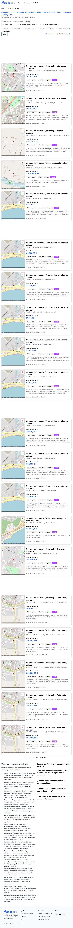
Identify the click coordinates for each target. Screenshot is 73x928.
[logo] (8, 3)
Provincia (6, 28)
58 (37, 757)
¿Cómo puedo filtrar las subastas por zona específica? (51, 782)
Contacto (23, 916)
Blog (22, 919)
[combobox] (8, 24)
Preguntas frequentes (27, 913)
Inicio (2, 8)
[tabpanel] (36, 398)
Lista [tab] (4, 34)
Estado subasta (29, 28)
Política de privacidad (44, 916)
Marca (52, 28)
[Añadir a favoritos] (22, 65)
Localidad (17, 28)
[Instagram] (63, 914)
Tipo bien (42, 28)
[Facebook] (60, 914)
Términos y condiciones (45, 913)
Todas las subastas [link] (13, 8)
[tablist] (4, 34)
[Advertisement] (36, 49)
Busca (28, 21)
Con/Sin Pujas (63, 28)
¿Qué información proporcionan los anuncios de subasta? (51, 797)
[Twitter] (56, 914)
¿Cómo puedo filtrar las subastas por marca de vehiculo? (51, 790)
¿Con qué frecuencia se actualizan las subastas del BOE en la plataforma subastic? (52, 772)
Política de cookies (43, 919)
